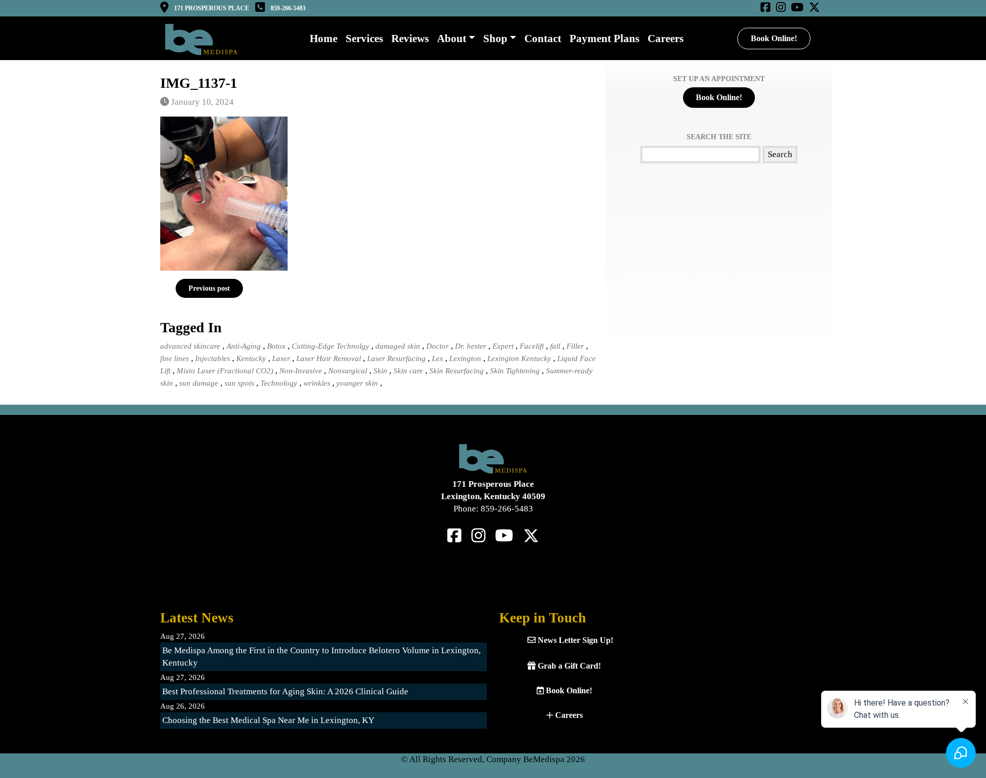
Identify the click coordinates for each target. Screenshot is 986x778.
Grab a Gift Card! (568, 665)
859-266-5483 (288, 8)
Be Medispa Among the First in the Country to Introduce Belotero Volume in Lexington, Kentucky (321, 657)
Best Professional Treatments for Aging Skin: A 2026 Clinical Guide (285, 691)
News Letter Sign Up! (574, 640)
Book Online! (774, 38)
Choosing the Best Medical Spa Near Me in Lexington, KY (268, 720)
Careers (568, 715)
